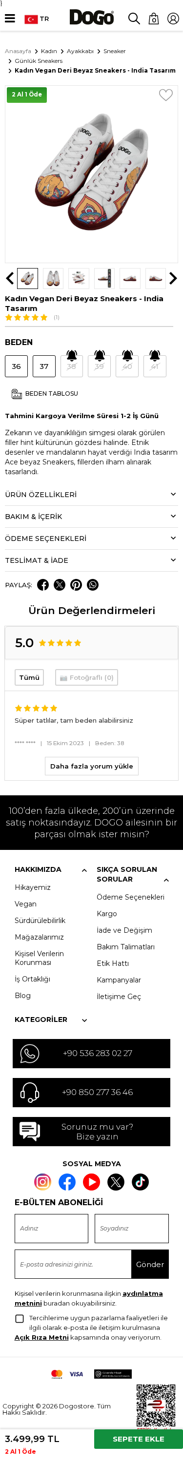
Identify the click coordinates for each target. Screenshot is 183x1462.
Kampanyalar (119, 980)
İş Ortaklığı (32, 979)
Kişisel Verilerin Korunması (39, 958)
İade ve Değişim (124, 930)
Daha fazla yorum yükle (91, 766)
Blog (23, 995)
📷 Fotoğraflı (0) (87, 677)
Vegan (26, 904)
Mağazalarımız (39, 937)
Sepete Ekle (138, 1438)
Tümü (29, 677)
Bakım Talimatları (126, 947)
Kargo (107, 913)
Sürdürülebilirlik (40, 920)
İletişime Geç (119, 996)
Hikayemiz (33, 887)
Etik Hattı (113, 963)
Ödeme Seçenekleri (130, 897)
